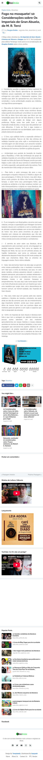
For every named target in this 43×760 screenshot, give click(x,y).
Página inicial (6, 10)
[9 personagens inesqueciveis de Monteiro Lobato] (6, 703)
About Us (15, 756)
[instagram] (26, 745)
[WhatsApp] (20, 385)
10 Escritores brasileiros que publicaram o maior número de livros (26, 660)
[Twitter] (16, 385)
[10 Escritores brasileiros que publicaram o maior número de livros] (6, 661)
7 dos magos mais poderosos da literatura (26, 651)
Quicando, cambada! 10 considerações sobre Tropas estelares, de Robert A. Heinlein (10, 442)
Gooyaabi (34, 753)
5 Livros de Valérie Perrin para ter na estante (27, 709)
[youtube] (21, 745)
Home (8, 756)
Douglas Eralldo (7, 44)
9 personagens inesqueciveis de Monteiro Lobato (26, 702)
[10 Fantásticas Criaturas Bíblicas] (6, 678)
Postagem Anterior (9, 474)
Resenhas (15, 10)
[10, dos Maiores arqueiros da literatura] (6, 695)
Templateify (16, 753)
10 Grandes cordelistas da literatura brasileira (24, 635)
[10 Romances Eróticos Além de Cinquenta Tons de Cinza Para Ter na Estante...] (6, 670)
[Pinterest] (24, 385)
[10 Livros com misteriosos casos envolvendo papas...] (6, 687)
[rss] (30, 745)
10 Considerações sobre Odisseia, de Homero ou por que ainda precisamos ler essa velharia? (31, 413)
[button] (2, 3)
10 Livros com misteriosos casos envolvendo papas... (23, 685)
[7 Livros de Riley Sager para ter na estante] (6, 644)
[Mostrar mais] (32, 385)
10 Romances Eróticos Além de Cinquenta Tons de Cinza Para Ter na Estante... (26, 668)
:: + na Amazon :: (21, 341)
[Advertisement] (21, 602)
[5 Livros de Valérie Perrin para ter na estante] (6, 712)
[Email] (28, 385)
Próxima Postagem (34, 474)
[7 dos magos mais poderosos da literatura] (6, 653)
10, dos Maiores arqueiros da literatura (25, 693)
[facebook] (12, 745)
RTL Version (33, 756)
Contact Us (23, 756)
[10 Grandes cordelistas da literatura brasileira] (6, 636)
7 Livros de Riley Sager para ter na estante (26, 642)
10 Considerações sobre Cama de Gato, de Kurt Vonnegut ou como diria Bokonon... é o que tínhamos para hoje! (10, 414)
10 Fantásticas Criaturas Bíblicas (23, 676)
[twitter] (17, 745)
